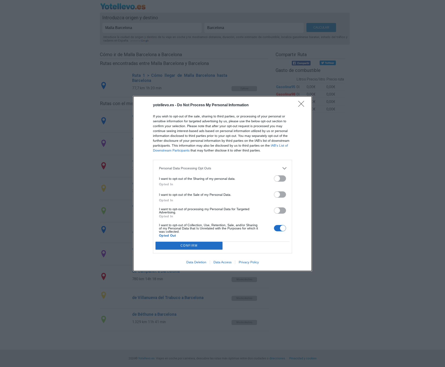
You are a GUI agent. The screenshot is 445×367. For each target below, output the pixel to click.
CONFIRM (189, 245)
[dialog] (222, 183)
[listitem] (222, 168)
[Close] (302, 105)
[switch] (280, 178)
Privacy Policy (249, 262)
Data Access (222, 262)
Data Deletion (196, 262)
